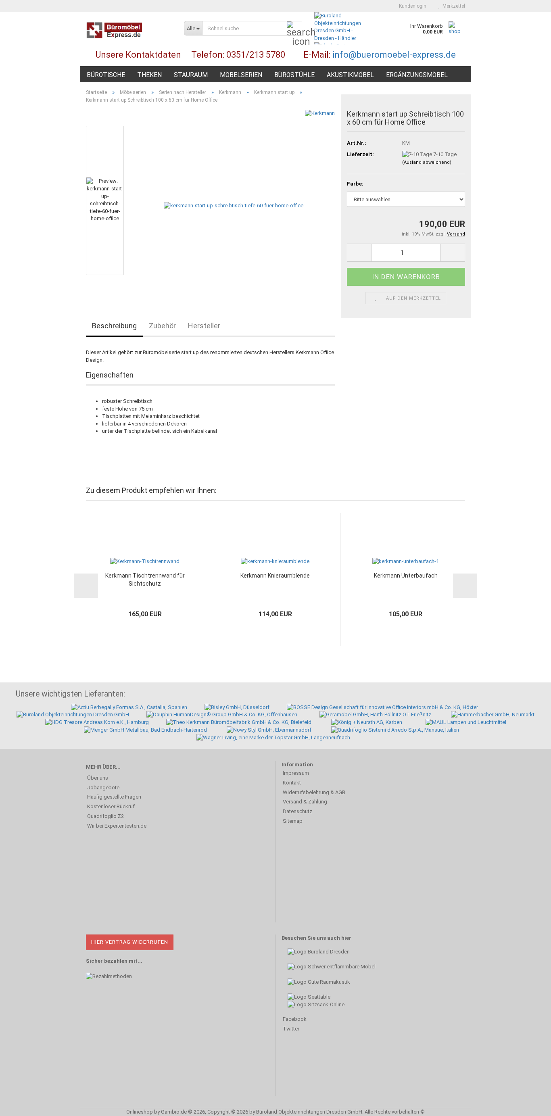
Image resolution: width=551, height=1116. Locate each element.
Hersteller (204, 325)
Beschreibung (114, 325)
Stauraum (191, 75)
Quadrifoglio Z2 (105, 816)
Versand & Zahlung (305, 802)
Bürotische (106, 75)
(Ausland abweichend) (426, 162)
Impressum (296, 773)
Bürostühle (294, 75)
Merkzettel (452, 6)
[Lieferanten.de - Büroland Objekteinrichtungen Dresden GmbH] (340, 27)
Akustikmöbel (350, 75)
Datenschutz (297, 811)
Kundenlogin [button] (411, 6)
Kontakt (292, 783)
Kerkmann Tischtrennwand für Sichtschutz (145, 579)
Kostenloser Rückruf (111, 806)
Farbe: (355, 184)
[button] (359, 253)
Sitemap (293, 821)
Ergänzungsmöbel (417, 75)
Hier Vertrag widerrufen (129, 942)
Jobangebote (103, 787)
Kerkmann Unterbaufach (406, 575)
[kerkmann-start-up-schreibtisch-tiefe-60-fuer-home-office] (233, 200)
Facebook (295, 1019)
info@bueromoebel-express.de (394, 55)
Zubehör (162, 325)
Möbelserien (241, 75)
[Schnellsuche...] (294, 28)
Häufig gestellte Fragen (114, 797)
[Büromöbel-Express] (129, 30)
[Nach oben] (529, 1104)
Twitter (291, 1029)
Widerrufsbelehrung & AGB (314, 792)
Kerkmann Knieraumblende (275, 575)
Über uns (97, 778)
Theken (149, 75)
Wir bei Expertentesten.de (116, 826)
